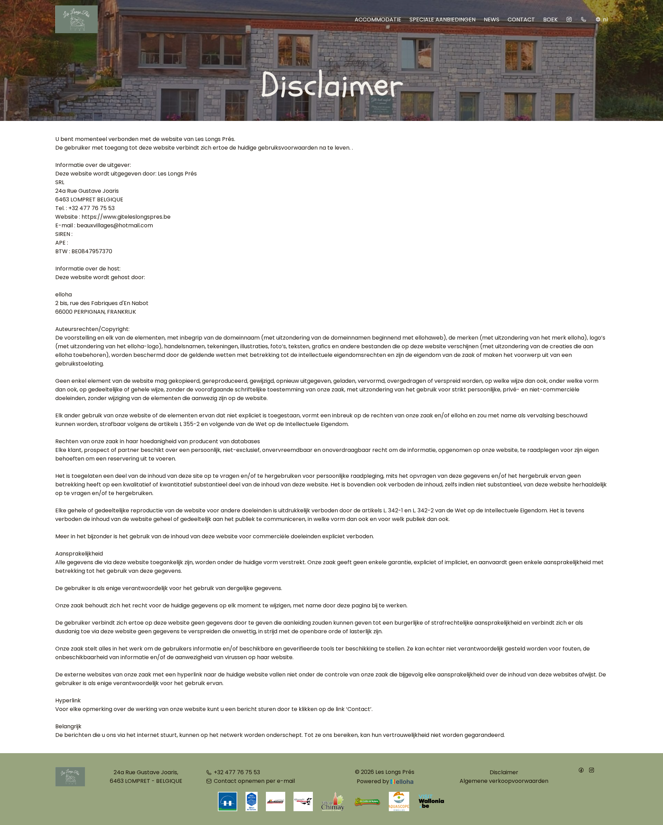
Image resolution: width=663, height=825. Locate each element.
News (491, 19)
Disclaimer (504, 772)
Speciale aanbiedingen (442, 19)
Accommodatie (378, 19)
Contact (521, 19)
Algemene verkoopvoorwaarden (504, 781)
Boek (550, 19)
